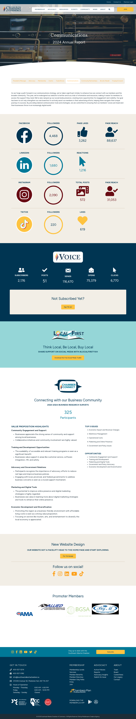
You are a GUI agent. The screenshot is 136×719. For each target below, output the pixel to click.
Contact (117, 680)
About (103, 9)
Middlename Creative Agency (91, 716)
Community (85, 9)
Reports (97, 672)
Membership (40, 9)
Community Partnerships (89, 81)
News (95, 9)
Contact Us (117, 2)
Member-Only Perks (76, 680)
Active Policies (99, 670)
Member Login (128, 2)
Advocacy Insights (101, 675)
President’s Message (19, 81)
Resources (63, 9)
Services (72, 672)
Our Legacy (118, 677)
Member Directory (76, 677)
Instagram (24, 182)
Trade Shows (60, 81)
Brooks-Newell (104, 81)
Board (116, 672)
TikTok (24, 212)
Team (116, 670)
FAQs (71, 682)
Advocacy (52, 9)
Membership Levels (76, 670)
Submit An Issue (100, 677)
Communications (72, 81)
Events (74, 9)
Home (109, 2)
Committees (118, 675)
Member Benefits (76, 675)
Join (71, 684)
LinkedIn (24, 153)
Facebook (24, 123)
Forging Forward (117, 81)
